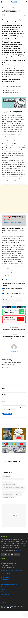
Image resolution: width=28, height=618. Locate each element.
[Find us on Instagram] (9, 554)
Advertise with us (9, 601)
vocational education (8, 491)
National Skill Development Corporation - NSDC (13, 479)
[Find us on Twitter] (5, 554)
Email (4, 395)
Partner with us (5, 594)
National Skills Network (10, 605)
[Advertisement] (14, 199)
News (2, 582)
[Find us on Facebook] (2, 554)
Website (4, 401)
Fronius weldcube (6, 302)
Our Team (3, 589)
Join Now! (22, 311)
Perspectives (8, 7)
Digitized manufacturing (10, 299)
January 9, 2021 (16, 14)
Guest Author (8, 14)
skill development (7, 481)
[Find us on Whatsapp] (18, 554)
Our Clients (4, 592)
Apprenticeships (19, 491)
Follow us (14, 515)
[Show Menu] (1, 2)
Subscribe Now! (21, 319)
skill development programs (9, 497)
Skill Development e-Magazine (9, 584)
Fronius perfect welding (7, 301)
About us (2, 601)
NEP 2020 (18, 494)
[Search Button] (26, 2)
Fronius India (5, 134)
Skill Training (14, 7)
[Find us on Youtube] (12, 554)
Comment (5, 368)
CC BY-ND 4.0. (7, 606)
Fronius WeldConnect (18, 301)
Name (4, 388)
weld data (13, 302)
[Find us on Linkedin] (15, 554)
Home (3, 7)
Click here (18, 550)
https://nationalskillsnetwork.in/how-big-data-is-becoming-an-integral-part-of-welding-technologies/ (13, 222)
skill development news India (9, 484)
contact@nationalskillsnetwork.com (14, 570)
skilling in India (7, 476)
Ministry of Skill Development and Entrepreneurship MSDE (13, 488)
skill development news (8, 494)
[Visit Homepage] (14, 2)
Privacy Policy (3, 602)
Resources (4, 587)
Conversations (5, 577)
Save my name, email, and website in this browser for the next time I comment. (13, 408)
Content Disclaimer (18, 601)
